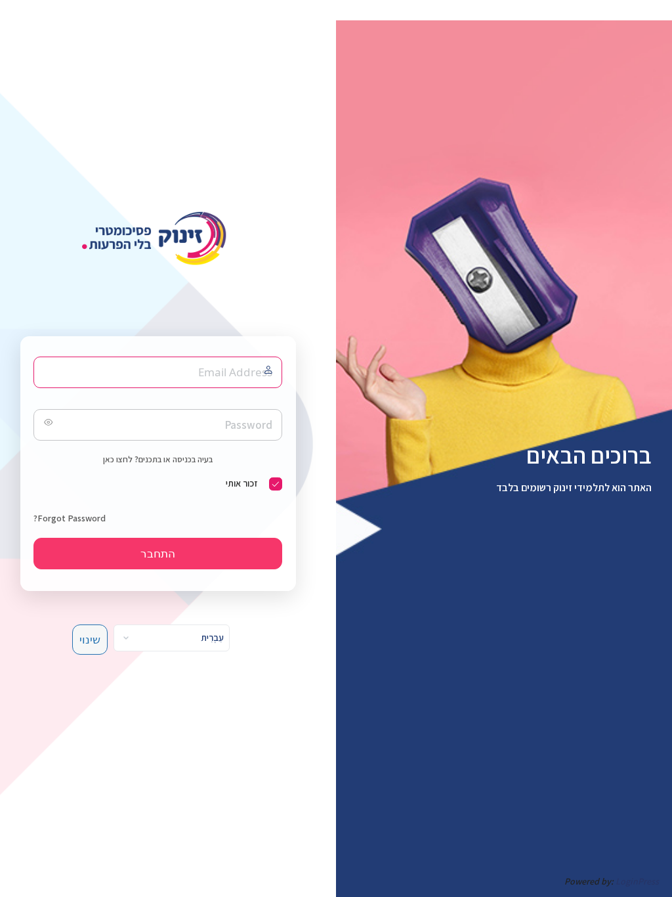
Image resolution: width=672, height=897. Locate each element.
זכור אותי (241, 483)
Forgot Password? (69, 518)
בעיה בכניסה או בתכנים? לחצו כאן (158, 459)
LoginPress (637, 881)
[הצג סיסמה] (46, 425)
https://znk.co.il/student (158, 238)
